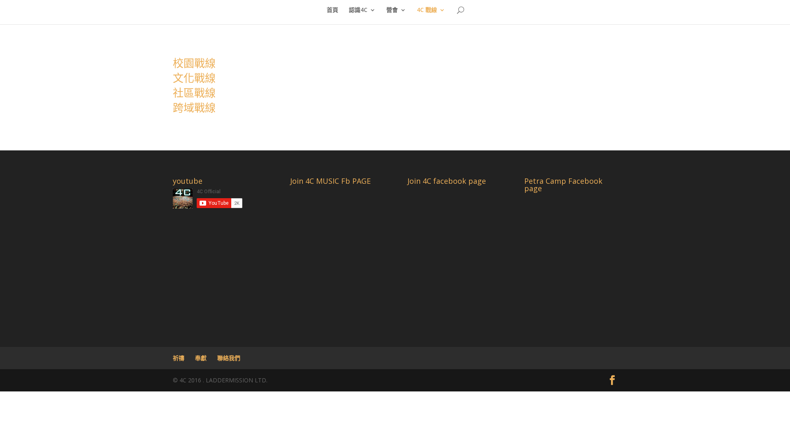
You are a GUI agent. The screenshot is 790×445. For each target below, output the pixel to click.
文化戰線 (194, 77)
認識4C (358, 10)
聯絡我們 (228, 358)
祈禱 (178, 358)
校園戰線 (194, 63)
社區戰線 (194, 92)
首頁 (332, 10)
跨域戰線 (194, 107)
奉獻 (201, 358)
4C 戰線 (427, 10)
